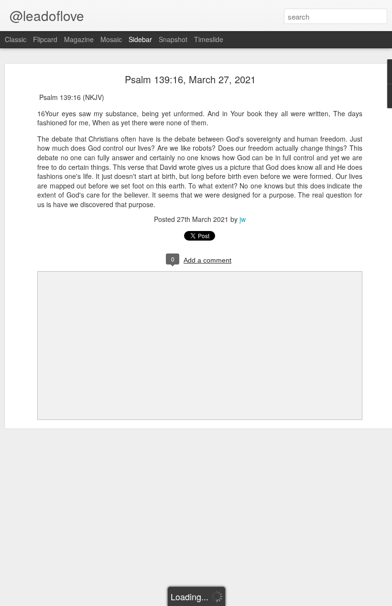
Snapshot (173, 39)
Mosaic (111, 39)
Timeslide (208, 39)
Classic (15, 39)
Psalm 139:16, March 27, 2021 (190, 79)
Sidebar (140, 39)
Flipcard (45, 39)
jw (243, 219)
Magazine (79, 39)
